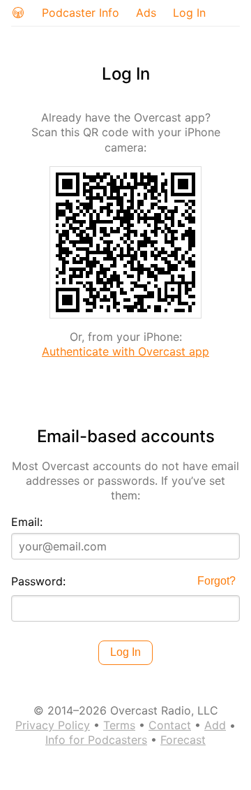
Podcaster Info (80, 13)
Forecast (183, 740)
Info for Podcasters (96, 740)
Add (215, 725)
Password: (38, 581)
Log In (189, 13)
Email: (27, 522)
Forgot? (216, 581)
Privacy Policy (52, 725)
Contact (170, 725)
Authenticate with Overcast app (125, 351)
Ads (146, 13)
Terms (119, 725)
